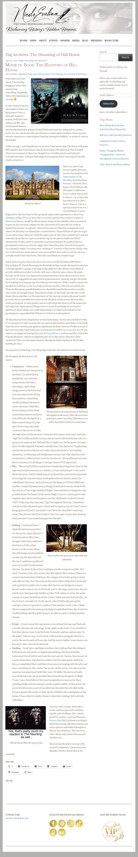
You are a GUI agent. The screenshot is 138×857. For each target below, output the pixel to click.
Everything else (31, 60)
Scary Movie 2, (53, 333)
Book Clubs (111, 40)
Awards (65, 40)
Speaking (96, 40)
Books (23, 40)
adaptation (22, 74)
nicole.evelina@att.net (17, 818)
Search (103, 51)
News (33, 40)
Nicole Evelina (11, 74)
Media (76, 40)
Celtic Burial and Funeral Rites (115, 164)
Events (53, 40)
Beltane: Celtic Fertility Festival (115, 135)
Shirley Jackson (44, 74)
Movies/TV (42, 60)
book (30, 74)
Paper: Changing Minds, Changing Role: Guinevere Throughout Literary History (114, 154)
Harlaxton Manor (14, 221)
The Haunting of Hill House (75, 74)
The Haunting (57, 74)
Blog (85, 40)
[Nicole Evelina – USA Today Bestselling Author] (69, 33)
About (43, 40)
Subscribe (108, 103)
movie (35, 74)
